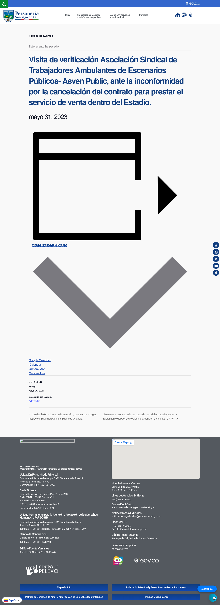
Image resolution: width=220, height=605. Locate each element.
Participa (143, 15)
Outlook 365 (37, 369)
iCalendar (35, 364)
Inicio (68, 15)
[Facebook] (216, 252)
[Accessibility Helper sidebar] (4, 4)
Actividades (34, 400)
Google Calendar (40, 360)
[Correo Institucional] (184, 15)
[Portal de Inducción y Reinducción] (191, 15)
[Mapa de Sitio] (178, 15)
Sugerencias (207, 588)
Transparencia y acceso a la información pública (89, 16)
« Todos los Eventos (41, 36)
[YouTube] (216, 266)
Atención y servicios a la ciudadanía (120, 16)
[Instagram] (216, 245)
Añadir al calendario (49, 245)
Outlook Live (37, 373)
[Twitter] (216, 259)
